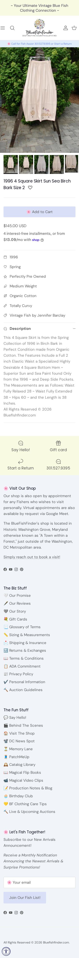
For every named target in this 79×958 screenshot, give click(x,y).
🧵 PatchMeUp (16, 756)
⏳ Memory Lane (18, 748)
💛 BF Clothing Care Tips (25, 803)
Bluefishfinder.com (56, 942)
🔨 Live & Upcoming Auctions (29, 811)
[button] (30, 188)
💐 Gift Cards (15, 619)
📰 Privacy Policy (18, 674)
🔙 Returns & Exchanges (25, 650)
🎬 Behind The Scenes (23, 725)
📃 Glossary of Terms (22, 626)
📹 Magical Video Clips (23, 780)
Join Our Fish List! (24, 897)
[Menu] (5, 28)
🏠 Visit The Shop (19, 733)
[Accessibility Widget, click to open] (6, 951)
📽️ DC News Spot (19, 741)
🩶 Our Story (15, 611)
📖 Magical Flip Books (22, 772)
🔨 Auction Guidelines (23, 689)
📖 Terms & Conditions (24, 658)
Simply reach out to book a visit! (32, 557)
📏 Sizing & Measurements (27, 634)
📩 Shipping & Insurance (25, 642)
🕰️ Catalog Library (19, 764)
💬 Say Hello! (15, 717)
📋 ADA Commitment (22, 666)
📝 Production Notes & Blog (28, 788)
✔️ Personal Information (24, 681)
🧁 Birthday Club (18, 796)
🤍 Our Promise (17, 595)
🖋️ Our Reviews (17, 603)
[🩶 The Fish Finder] (14, 28)
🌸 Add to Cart (39, 211)
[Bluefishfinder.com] (39, 28)
